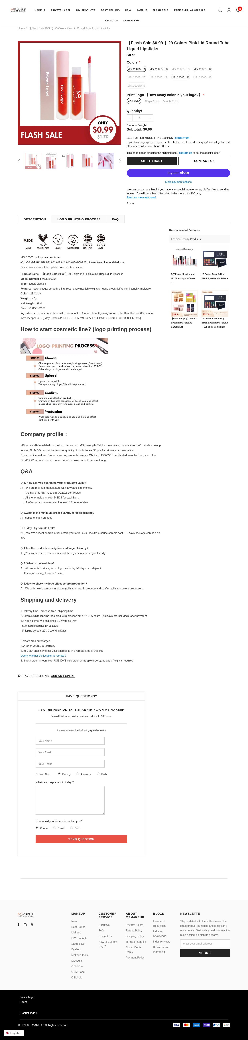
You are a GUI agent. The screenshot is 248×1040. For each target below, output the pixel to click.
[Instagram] (25, 924)
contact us (185, 152)
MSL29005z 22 (202, 77)
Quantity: (134, 111)
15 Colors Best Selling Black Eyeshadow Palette (215, 276)
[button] (14, 1033)
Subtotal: (134, 129)
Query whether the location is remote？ (44, 655)
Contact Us (204, 160)
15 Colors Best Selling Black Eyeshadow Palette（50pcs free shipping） (215, 322)
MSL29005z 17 (136, 77)
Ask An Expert (63, 675)
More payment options (178, 181)
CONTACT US (182, 138)
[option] (69, 93)
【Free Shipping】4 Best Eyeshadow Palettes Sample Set (183, 322)
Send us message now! (141, 197)
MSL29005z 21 (180, 77)
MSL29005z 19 (158, 77)
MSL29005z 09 (181, 69)
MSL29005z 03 (136, 69)
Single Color (152, 101)
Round (23, 1001)
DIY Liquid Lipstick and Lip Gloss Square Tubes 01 (183, 278)
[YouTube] (32, 924)
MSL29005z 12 (203, 69)
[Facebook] (18, 924)
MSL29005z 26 (136, 85)
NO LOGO (134, 101)
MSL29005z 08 (159, 69)
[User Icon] (229, 10)
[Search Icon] (220, 10)
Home (21, 28)
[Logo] (18, 10)
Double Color (170, 101)
